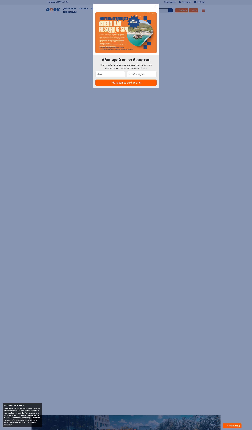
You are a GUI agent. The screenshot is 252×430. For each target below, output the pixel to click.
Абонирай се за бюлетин (126, 82)
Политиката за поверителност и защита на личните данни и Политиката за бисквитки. (20, 422)
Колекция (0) (233, 425)
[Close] (155, 7)
